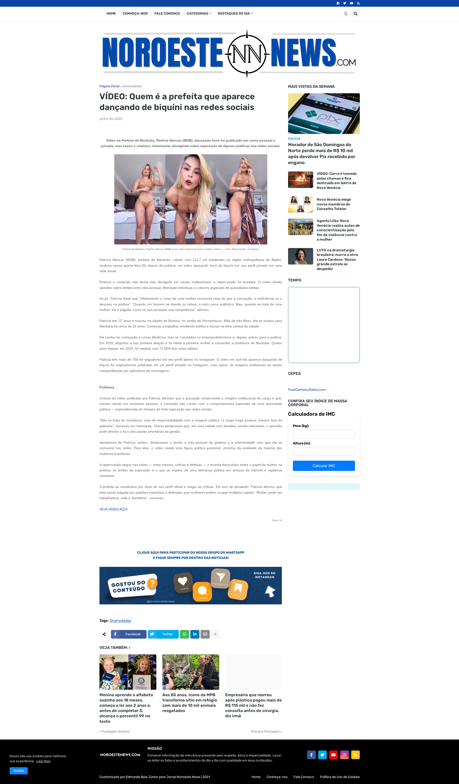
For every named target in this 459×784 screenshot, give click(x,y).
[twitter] (344, 3)
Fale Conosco (304, 777)
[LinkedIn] (194, 634)
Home (256, 777)
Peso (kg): (301, 426)
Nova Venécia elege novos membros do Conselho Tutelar (334, 204)
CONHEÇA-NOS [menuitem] (135, 13)
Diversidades (132, 86)
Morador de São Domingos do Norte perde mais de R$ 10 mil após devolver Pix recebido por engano (321, 153)
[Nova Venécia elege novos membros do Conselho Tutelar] (300, 204)
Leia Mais (43, 761)
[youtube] (351, 3)
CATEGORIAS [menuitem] (197, 13)
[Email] (205, 634)
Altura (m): (302, 443)
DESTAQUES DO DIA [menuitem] (234, 13)
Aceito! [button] (18, 771)
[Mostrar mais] (215, 634)
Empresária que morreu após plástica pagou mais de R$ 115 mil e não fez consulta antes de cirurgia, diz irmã (253, 705)
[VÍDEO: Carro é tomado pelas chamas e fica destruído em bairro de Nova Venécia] (300, 179)
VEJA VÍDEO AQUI (113, 509)
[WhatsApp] (184, 634)
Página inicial (109, 86)
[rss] (358, 3)
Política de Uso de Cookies (340, 777)
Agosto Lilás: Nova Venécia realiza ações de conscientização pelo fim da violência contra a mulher (338, 230)
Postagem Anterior (116, 731)
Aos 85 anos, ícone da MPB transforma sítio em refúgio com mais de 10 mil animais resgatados (189, 702)
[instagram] (344, 755)
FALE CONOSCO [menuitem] (167, 13)
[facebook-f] (311, 755)
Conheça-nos (277, 777)
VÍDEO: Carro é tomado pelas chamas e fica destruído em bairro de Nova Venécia (337, 180)
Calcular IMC (324, 466)
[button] (346, 13)
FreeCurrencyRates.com (307, 390)
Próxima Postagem (265, 731)
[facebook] (338, 3)
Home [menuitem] (111, 13)
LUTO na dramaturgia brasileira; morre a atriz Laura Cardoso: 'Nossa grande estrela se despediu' (337, 259)
